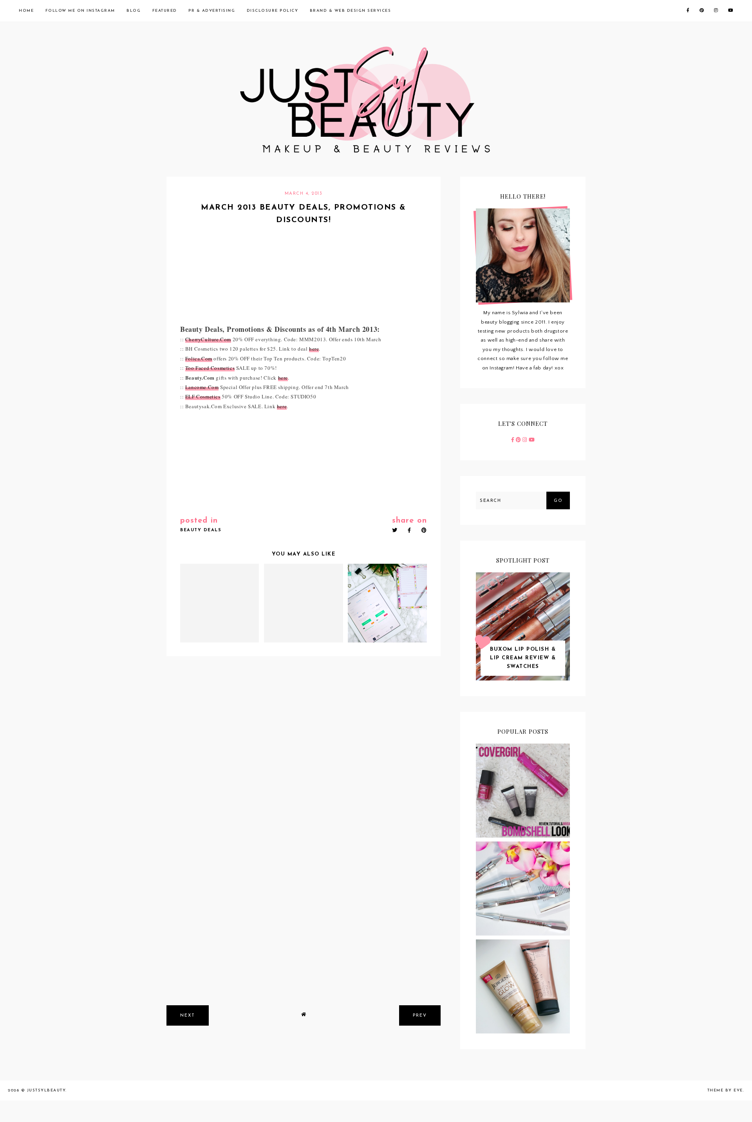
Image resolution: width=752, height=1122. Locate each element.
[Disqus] (303, 766)
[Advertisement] (303, 940)
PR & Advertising (211, 11)
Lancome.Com (202, 387)
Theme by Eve (725, 1090)
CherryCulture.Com (208, 339)
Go (558, 501)
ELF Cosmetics (203, 396)
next (187, 1015)
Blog (134, 11)
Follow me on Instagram (80, 11)
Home (26, 11)
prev (420, 1015)
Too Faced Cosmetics (210, 367)
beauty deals (200, 530)
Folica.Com (198, 358)
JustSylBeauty (46, 1090)
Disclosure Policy (272, 11)
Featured (164, 11)
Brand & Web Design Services (350, 11)
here (314, 348)
